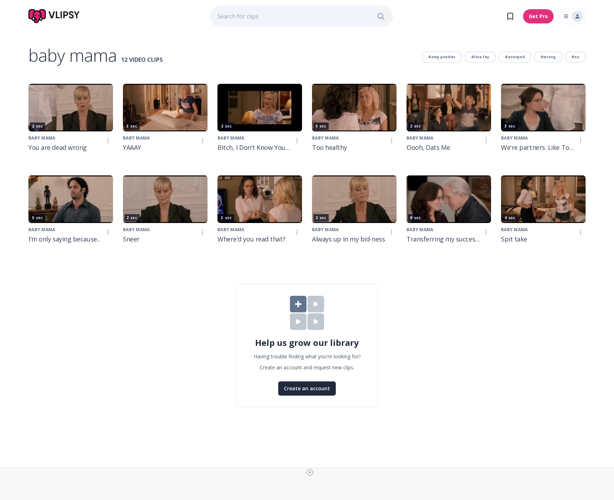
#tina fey (480, 56)
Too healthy (329, 147)
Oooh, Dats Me (428, 147)
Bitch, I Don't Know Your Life (254, 147)
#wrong (548, 56)
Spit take (514, 239)
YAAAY (132, 147)
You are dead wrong (57, 147)
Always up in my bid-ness (348, 239)
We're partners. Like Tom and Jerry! (538, 147)
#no (575, 56)
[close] (310, 472)
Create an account (307, 388)
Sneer (131, 239)
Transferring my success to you (443, 239)
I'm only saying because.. (63, 239)
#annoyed (515, 56)
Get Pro (538, 16)
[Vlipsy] (54, 16)
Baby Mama (41, 138)
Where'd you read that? (251, 239)
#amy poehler (442, 56)
